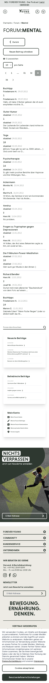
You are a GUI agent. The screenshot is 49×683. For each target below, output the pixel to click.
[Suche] (44, 327)
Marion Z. (7, 308)
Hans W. (7, 277)
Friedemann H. (10, 91)
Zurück (14, 42)
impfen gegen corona (14, 390)
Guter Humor (10, 111)
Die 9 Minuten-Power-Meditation (20, 253)
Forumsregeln (15, 431)
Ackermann (9, 182)
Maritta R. (7, 193)
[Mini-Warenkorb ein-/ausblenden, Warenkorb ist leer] (43, 11)
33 (39, 74)
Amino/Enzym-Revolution (15, 345)
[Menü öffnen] (5, 12)
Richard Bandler (11, 274)
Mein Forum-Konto (16, 417)
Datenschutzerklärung (11, 661)
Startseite (7, 23)
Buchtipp (8, 88)
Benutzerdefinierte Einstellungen (24, 677)
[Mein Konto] (37, 11)
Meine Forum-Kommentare (19, 424)
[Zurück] (5, 73)
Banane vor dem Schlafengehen (17, 361)
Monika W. (8, 185)
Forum (16, 23)
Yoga (5, 135)
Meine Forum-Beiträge (18, 420)
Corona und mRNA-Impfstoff (16, 397)
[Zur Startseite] (24, 11)
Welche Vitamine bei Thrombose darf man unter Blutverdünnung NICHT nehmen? (22, 353)
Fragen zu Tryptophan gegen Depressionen (18, 228)
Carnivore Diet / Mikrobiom (15, 383)
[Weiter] (13, 80)
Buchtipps (8, 297)
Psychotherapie (11, 158)
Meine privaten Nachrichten (19, 428)
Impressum (39, 661)
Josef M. (7, 285)
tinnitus (7, 205)
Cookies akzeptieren (24, 668)
